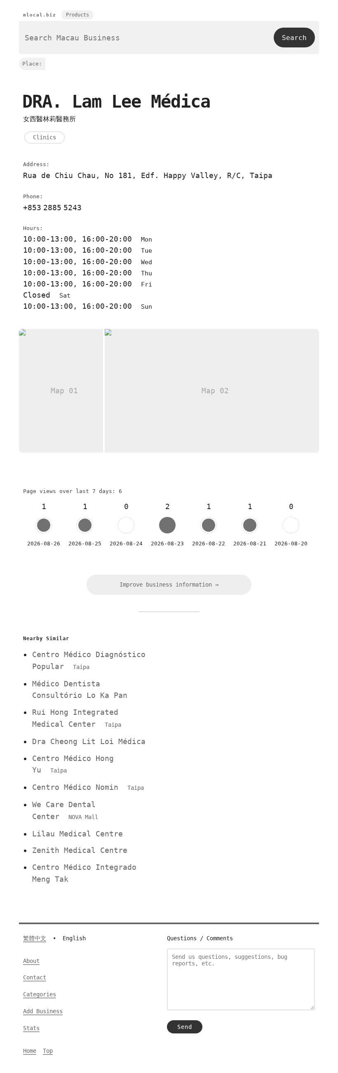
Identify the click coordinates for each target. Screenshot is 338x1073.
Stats (31, 1028)
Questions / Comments (200, 938)
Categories (39, 994)
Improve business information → (169, 584)
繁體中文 (34, 938)
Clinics (44, 137)
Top (48, 1050)
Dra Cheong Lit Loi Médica (89, 741)
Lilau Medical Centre (77, 833)
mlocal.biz (39, 15)
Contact (34, 977)
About (31, 961)
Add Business (43, 1011)
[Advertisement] (236, 690)
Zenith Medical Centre (79, 850)
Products (77, 15)
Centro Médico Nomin (88, 787)
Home (29, 1050)
